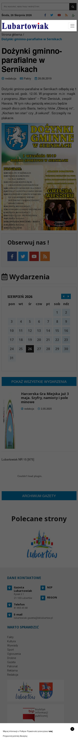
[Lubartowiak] (25, 26)
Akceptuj (23, 736)
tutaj (51, 731)
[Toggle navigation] (72, 26)
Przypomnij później (11, 736)
